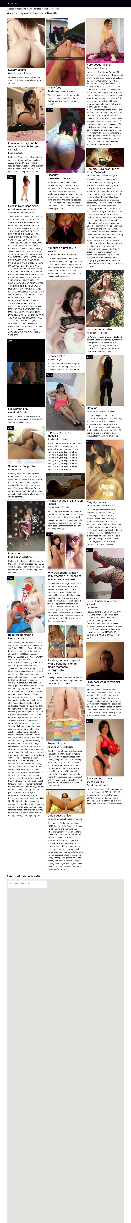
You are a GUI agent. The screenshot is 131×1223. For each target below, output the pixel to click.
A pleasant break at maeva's (59, 434)
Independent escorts (16, 9)
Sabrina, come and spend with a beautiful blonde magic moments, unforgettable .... (63, 665)
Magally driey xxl (97, 502)
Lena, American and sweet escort (104, 602)
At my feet (54, 87)
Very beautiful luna (99, 64)
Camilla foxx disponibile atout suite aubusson (23, 207)
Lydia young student (100, 329)
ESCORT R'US (13, 3)
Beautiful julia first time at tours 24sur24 (103, 170)
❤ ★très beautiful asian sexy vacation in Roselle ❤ (64, 574)
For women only (18, 408)
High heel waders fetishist (103, 681)
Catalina (92, 408)
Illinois (47, 9)
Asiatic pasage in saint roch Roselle (65, 502)
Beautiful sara (56, 743)
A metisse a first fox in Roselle (61, 249)
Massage (14, 553)
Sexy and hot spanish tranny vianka (100, 780)
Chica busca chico (59, 815)
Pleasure (52, 175)
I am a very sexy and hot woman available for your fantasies (24, 146)
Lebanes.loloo (56, 356)
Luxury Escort (17, 69)
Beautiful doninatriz (20, 634)
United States (35, 9)
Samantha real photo (21, 466)
